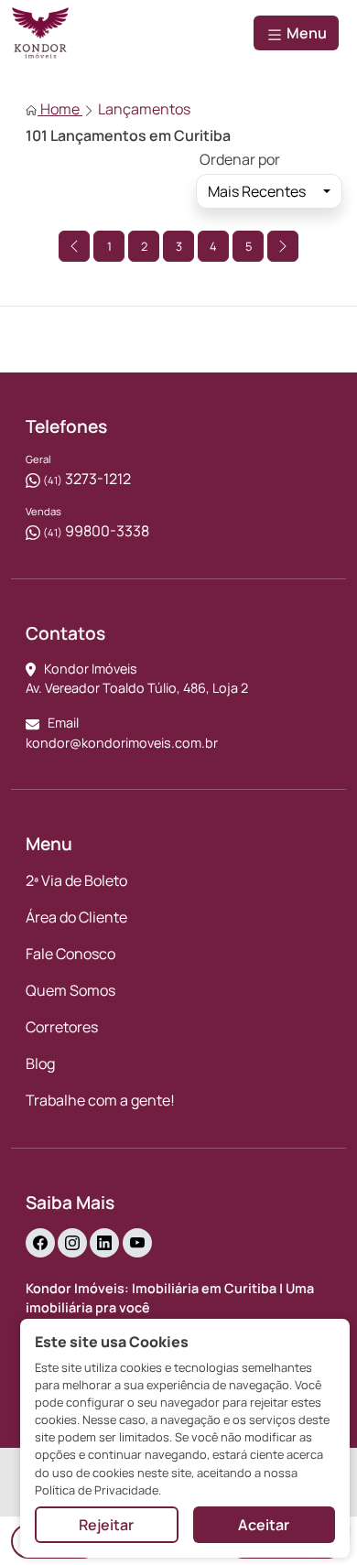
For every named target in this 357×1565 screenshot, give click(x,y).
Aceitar (263, 1525)
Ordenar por (240, 159)
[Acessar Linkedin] (104, 1242)
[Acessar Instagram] (72, 1242)
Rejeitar (106, 1525)
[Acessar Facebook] (40, 1242)
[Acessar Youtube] (137, 1242)
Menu (305, 33)
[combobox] (269, 191)
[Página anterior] (74, 246)
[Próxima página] (282, 246)
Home (60, 109)
